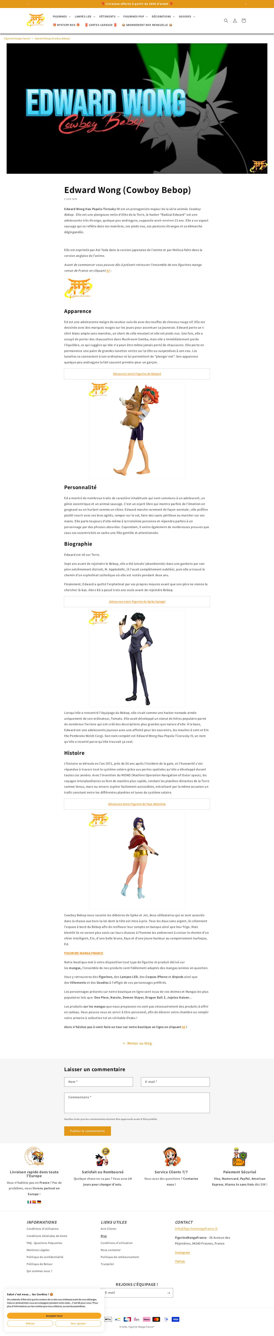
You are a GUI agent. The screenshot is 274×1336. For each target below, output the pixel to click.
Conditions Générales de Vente (47, 1235)
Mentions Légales (38, 1250)
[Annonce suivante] (246, 4)
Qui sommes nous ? (39, 1271)
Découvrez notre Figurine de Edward (137, 374)
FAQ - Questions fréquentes (44, 1243)
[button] (61, 16)
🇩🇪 (39, 1202)
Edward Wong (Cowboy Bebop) (52, 38)
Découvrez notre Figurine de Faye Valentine (137, 804)
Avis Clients (108, 1228)
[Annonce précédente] (28, 4)
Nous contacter (111, 1250)
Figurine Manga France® (17, 38)
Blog (104, 1235)
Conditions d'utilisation (43, 1228)
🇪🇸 (34, 1202)
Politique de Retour (40, 1264)
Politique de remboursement (120, 1257)
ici (108, 270)
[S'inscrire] (168, 1293)
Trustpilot (107, 1264)
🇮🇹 (29, 1202)
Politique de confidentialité (45, 1257)
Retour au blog (139, 1043)
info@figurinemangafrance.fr (196, 1228)
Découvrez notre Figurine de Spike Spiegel (137, 601)
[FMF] (78, 299)
